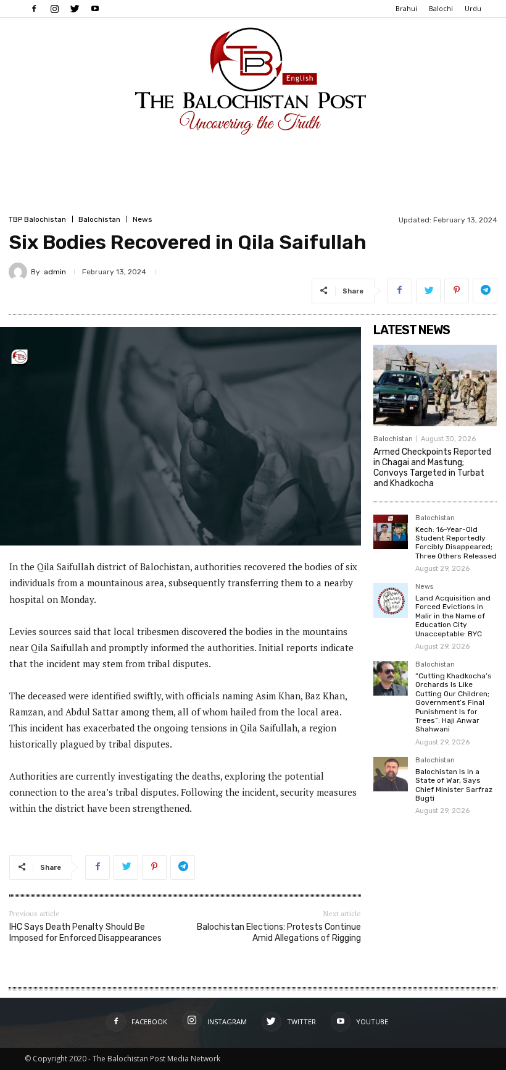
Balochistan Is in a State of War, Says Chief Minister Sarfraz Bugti (453, 784)
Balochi (441, 8)
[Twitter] (74, 8)
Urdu (473, 8)
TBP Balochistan (37, 219)
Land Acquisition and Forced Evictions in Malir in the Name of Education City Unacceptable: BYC (453, 616)
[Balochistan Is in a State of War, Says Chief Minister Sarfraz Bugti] (390, 774)
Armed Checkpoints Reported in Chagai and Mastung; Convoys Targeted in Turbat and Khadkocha (432, 467)
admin (55, 272)
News (142, 219)
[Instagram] (54, 8)
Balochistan (99, 219)
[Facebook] (34, 8)
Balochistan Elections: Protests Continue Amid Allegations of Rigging (279, 932)
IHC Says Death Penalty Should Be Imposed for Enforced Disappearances (85, 932)
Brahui (406, 8)
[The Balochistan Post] (253, 81)
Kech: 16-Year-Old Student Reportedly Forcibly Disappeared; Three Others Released (456, 542)
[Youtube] (95, 8)
